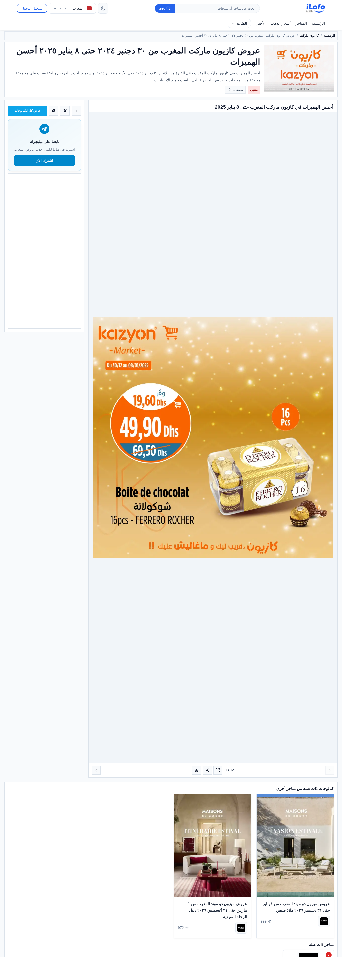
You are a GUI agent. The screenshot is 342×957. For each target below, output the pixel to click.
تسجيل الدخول (32, 8)
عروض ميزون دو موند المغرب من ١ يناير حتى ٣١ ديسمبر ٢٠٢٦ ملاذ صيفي (296, 907)
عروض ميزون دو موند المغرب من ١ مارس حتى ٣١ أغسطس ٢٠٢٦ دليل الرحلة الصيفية (217, 910)
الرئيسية (318, 23)
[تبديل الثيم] (103, 8)
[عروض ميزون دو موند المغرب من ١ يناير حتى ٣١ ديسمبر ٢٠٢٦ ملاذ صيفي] (295, 845)
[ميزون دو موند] (324, 921)
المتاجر (301, 23)
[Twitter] (65, 111)
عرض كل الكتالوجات (28, 110)
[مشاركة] (207, 770)
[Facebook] (76, 111)
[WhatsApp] (53, 111)
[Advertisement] (44, 251)
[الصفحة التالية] (96, 770)
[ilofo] (315, 8)
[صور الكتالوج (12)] (196, 770)
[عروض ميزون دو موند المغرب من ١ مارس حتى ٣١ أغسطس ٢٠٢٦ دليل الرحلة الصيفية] (212, 845)
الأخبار (261, 23)
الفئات (242, 23)
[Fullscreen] (217, 770)
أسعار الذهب (281, 23)
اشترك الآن (44, 160)
